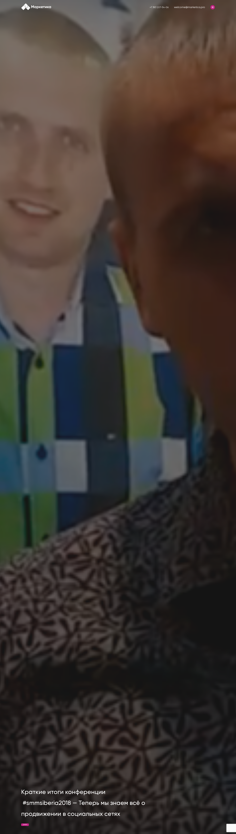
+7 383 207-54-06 (159, 7)
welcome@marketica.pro (189, 7)
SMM (25, 824)
